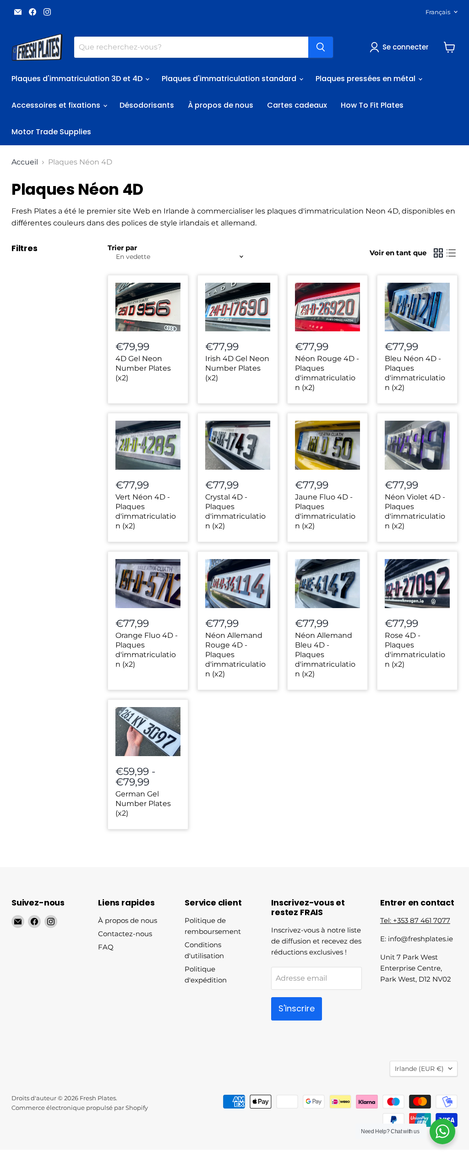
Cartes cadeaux (297, 105)
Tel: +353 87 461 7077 (415, 920)
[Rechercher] (320, 47)
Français (437, 12)
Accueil (24, 162)
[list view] (451, 253)
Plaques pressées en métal (366, 78)
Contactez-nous (125, 933)
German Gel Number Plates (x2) (143, 804)
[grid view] (438, 253)
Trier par (122, 248)
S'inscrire (296, 1008)
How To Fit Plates (372, 105)
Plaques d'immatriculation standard (230, 78)
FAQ (106, 947)
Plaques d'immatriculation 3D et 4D (77, 78)
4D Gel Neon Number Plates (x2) (143, 368)
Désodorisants (147, 105)
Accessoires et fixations (56, 105)
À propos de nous (220, 105)
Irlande (419, 1069)
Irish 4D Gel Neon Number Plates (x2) (237, 368)
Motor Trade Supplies (51, 131)
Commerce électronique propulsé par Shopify (79, 1107)
